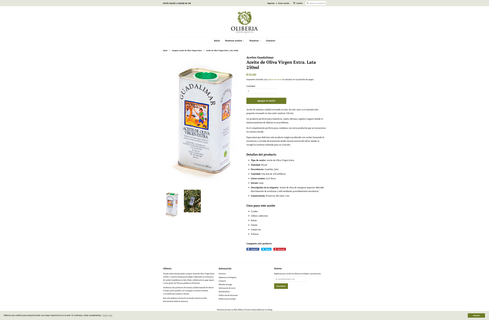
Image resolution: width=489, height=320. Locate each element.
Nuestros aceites (234, 40)
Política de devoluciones (228, 295)
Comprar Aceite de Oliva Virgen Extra (187, 50)
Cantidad (250, 86)
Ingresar (271, 3)
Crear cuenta (283, 3)
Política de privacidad (227, 299)
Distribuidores (224, 291)
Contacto (270, 40)
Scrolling (268, 309)
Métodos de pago (225, 284)
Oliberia (241, 309)
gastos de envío (275, 79)
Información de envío (227, 288)
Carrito (299, 3)
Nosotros (254, 40)
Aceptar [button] (476, 315)
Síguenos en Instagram (227, 277)
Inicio (217, 40)
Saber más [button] (107, 315)
